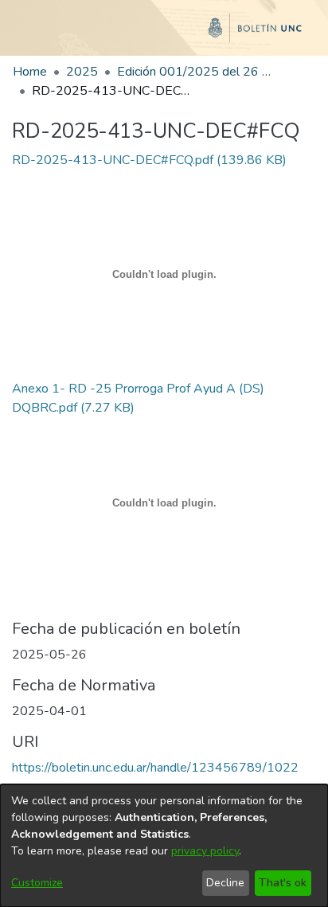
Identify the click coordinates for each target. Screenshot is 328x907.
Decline (225, 882)
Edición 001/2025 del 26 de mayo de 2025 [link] (196, 71)
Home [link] (30, 71)
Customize (37, 882)
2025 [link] (82, 71)
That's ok (283, 882)
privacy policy (205, 850)
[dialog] (164, 845)
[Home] (164, 34)
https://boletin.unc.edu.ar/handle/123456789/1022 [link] (155, 767)
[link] (149, 160)
